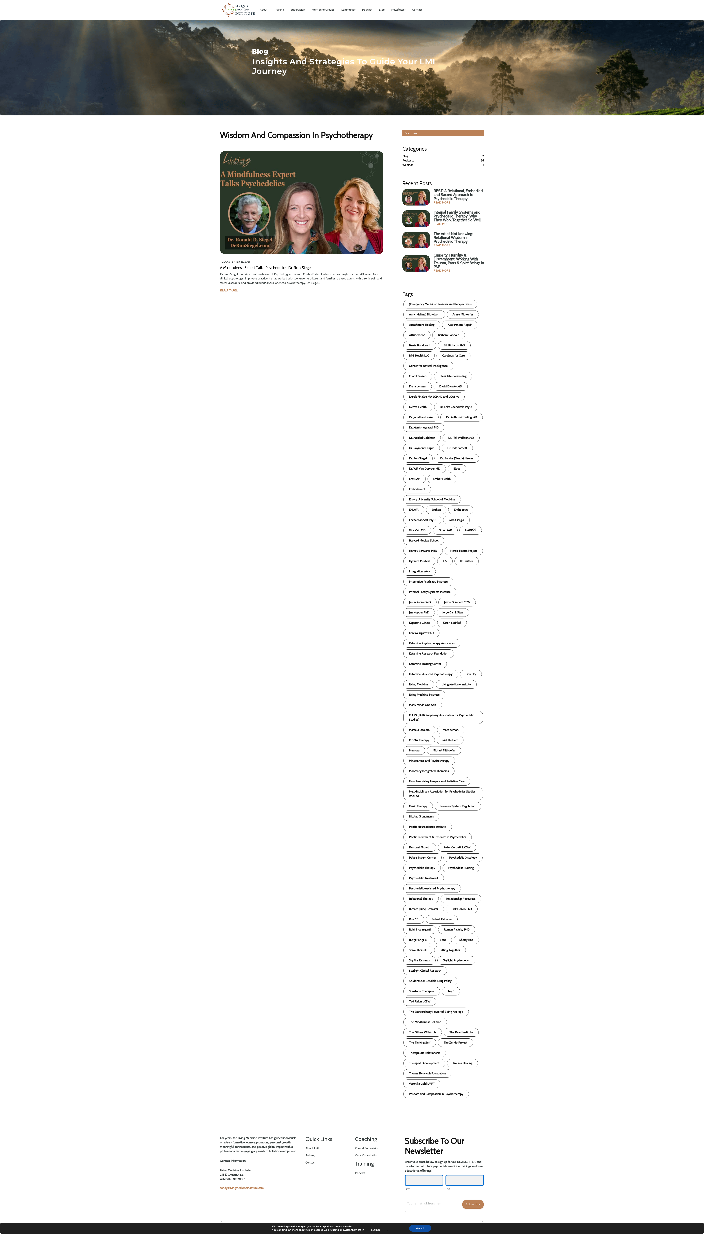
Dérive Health (418, 407)
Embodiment (417, 489)
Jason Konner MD (420, 602)
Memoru (414, 750)
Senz (443, 940)
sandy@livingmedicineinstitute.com (242, 1188)
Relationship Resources (461, 898)
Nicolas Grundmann (421, 816)
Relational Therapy (421, 898)
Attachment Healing (421, 324)
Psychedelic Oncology (463, 857)
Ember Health (442, 479)
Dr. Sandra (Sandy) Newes (456, 458)
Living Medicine (418, 684)
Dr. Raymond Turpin (421, 448)
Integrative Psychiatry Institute (428, 581)
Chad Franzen (417, 376)
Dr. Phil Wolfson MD (461, 437)
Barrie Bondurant (419, 345)
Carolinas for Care (453, 355)
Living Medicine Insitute (456, 684)
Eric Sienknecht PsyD (422, 520)
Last (447, 1188)
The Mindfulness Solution (425, 1022)
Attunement (417, 335)
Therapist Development (424, 1063)
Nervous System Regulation (457, 806)
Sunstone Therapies (421, 991)
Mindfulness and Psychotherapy (429, 760)
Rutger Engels (418, 940)
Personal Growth (419, 847)
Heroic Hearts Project (463, 551)
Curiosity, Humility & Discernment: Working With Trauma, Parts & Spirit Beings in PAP (459, 261)
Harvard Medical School (424, 540)
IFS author (466, 561)
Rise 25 (413, 919)
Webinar (407, 165)
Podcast (360, 1173)
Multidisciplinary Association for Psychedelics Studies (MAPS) (442, 794)
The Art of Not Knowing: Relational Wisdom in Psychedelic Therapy (453, 237)
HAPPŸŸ (470, 530)
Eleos (456, 468)
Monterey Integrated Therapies (429, 771)
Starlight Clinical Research (425, 970)
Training (310, 1155)
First (407, 1188)
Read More (229, 290)
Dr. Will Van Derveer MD (424, 468)
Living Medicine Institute (424, 694)
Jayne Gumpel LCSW (457, 602)
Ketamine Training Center (425, 664)
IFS (445, 561)
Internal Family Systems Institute (430, 592)
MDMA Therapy (419, 740)
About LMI (312, 1148)
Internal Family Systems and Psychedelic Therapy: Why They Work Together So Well (457, 216)
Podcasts (226, 261)
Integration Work (419, 571)
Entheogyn (461, 509)
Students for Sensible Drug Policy (430, 981)
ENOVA (414, 509)
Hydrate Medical (419, 561)
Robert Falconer (442, 919)
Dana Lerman (417, 386)
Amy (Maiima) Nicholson (424, 314)
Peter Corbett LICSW (456, 847)
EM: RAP (414, 479)
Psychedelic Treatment (423, 878)
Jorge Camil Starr (452, 612)
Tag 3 (451, 991)
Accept (420, 1228)
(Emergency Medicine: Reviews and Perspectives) (440, 304)
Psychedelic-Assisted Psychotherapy (432, 888)
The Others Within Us (422, 1032)
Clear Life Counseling (453, 376)
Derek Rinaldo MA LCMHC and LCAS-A (434, 396)
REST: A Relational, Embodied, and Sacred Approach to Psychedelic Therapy (458, 194)
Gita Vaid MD (417, 530)
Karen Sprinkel (452, 622)
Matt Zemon (451, 730)
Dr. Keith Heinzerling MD (461, 417)
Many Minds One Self (422, 705)
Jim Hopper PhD (419, 612)
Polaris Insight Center (422, 857)
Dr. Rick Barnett (457, 448)
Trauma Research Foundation (427, 1073)
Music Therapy (418, 806)
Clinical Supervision (367, 1148)
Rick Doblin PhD (462, 909)
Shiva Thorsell (418, 950)
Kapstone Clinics (419, 622)
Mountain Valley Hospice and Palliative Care (437, 781)
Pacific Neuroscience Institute (427, 826)
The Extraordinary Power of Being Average (436, 1011)
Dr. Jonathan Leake (421, 417)
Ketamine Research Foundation (428, 653)
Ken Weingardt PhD (421, 633)
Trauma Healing (462, 1063)
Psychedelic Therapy (422, 868)
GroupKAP (445, 530)
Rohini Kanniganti (420, 929)
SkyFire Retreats (419, 960)
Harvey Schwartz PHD (423, 551)
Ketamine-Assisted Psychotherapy (430, 674)
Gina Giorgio (456, 520)
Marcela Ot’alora (419, 730)
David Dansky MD (450, 386)
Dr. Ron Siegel (418, 458)
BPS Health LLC (419, 355)
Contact (310, 1162)
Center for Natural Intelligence (428, 366)
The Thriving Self (419, 1042)
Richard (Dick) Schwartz (423, 909)
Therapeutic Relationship (424, 1053)
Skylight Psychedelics (456, 960)
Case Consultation (366, 1155)
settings (375, 1230)
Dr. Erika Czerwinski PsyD (456, 407)
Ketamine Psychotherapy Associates (432, 643)
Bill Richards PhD (454, 345)
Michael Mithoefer (444, 750)
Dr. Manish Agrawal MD (424, 427)
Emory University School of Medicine (432, 499)
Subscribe (473, 1204)
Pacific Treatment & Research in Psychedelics (437, 837)
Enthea (436, 509)
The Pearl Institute (461, 1032)
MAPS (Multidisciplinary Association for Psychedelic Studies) (441, 717)
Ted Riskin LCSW (419, 1001)
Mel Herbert (450, 740)
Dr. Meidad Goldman (422, 437)
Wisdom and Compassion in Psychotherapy (436, 1094)
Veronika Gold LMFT (422, 1083)
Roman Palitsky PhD (457, 929)
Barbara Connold (448, 335)
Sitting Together (450, 950)
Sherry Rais (466, 940)
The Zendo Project (455, 1042)
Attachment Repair (460, 324)
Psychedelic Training (461, 868)
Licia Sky (471, 674)
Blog (405, 156)
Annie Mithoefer (462, 314)
